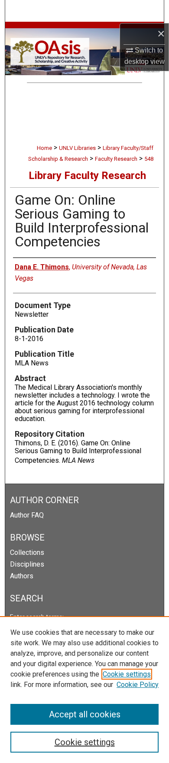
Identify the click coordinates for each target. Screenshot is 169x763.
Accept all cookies (84, 714)
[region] (84, 689)
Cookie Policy (138, 684)
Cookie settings (127, 674)
